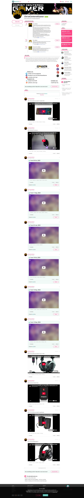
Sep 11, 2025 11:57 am (31, 190)
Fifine (30, 374)
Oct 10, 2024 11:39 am (31, 255)
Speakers (38, 433)
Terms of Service (30, 485)
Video (46, 309)
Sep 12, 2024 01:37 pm (31, 319)
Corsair (30, 151)
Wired (37, 212)
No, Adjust (39, 495)
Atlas (33, 462)
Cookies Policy (54, 492)
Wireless (40, 180)
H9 (35, 374)
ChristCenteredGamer (31, 98)
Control (35, 151)
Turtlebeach (30, 462)
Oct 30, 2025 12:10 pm (31, 158)
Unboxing (44, 151)
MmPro (33, 151)
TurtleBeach (31, 212)
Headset (43, 212)
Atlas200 (35, 212)
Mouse (46, 180)
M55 (33, 277)
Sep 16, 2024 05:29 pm (31, 287)
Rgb (33, 433)
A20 (31, 433)
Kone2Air (35, 309)
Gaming (46, 93)
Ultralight (37, 180)
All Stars (44, 485)
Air (35, 462)
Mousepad (40, 151)
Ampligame (32, 374)
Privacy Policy (28, 491)
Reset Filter (42, 94)
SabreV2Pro (34, 180)
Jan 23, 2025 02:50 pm (31, 222)
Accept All (45, 495)
